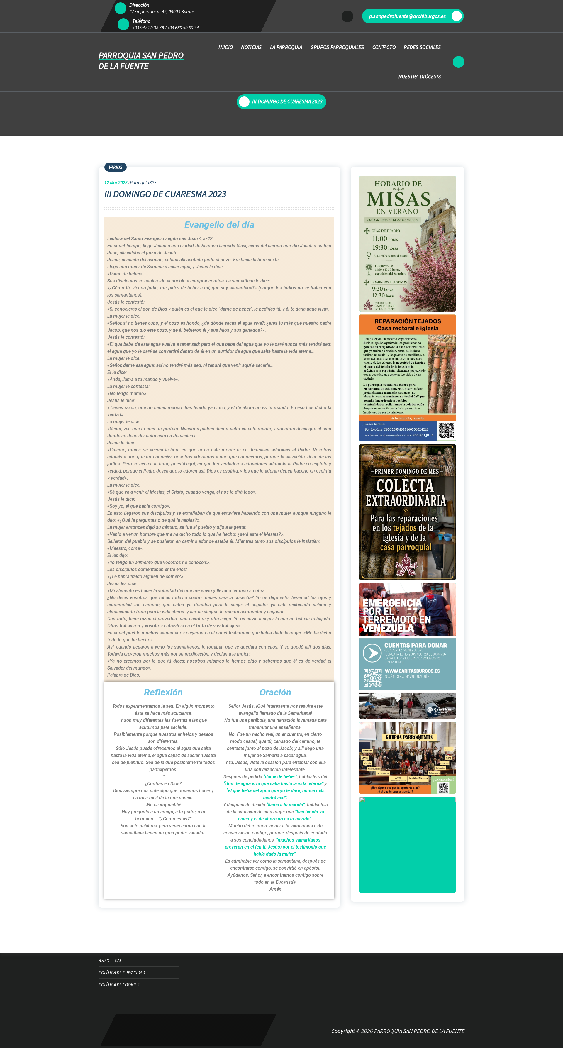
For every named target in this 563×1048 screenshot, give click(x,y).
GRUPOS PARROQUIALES (337, 47)
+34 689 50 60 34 (183, 28)
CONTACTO (384, 47)
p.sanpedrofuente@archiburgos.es (407, 16)
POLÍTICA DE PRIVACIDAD (122, 973)
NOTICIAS (251, 47)
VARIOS (115, 167)
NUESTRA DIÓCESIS (419, 76)
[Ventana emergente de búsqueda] (458, 62)
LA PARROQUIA (286, 47)
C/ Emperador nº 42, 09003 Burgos (161, 11)
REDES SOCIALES (422, 47)
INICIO (225, 47)
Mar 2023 (116, 182)
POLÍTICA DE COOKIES (119, 985)
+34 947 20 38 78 (148, 28)
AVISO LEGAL (110, 961)
